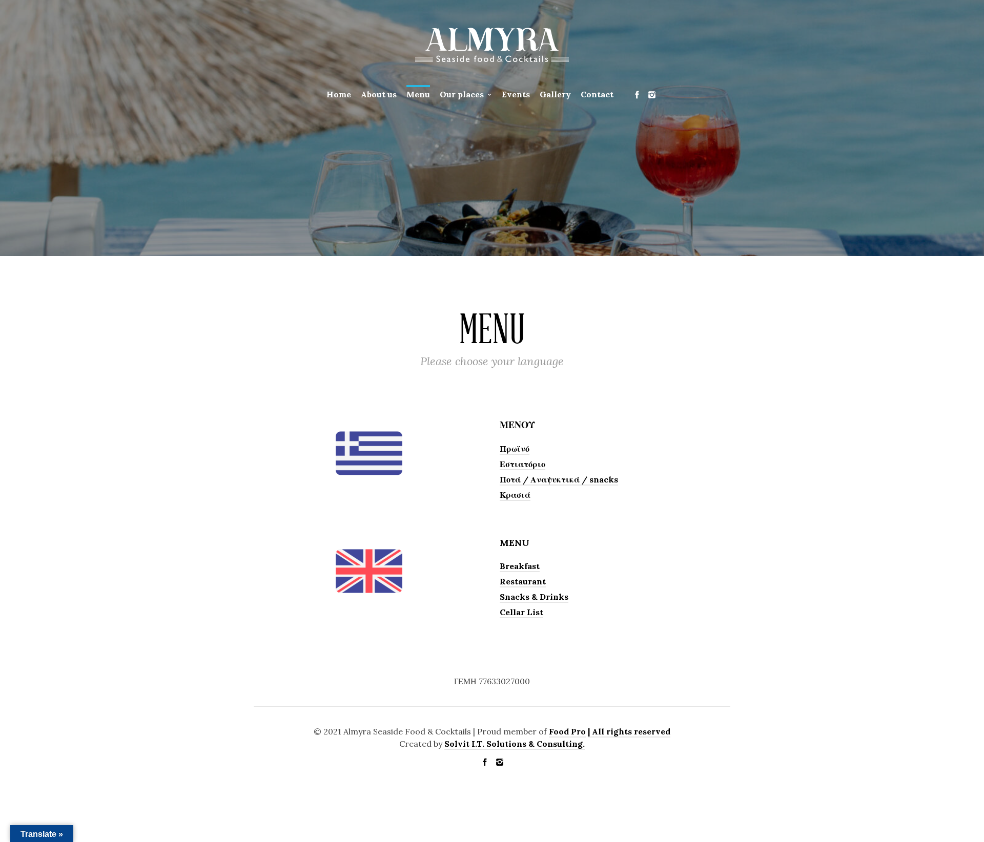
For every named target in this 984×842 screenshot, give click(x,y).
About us (379, 94)
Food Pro (567, 731)
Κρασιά (515, 495)
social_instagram (652, 95)
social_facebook (637, 95)
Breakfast (520, 566)
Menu (418, 94)
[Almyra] (492, 44)
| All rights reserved (629, 731)
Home (338, 94)
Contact (597, 94)
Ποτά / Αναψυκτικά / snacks (559, 479)
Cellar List (521, 612)
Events (516, 94)
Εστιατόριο (522, 464)
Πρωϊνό (514, 449)
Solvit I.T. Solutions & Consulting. (514, 744)
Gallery (555, 94)
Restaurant (523, 581)
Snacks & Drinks (534, 597)
